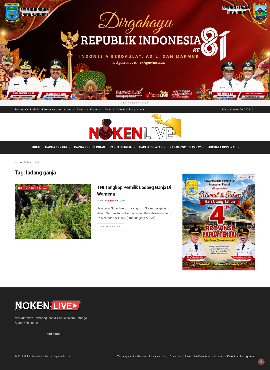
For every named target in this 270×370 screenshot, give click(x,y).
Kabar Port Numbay (185, 147)
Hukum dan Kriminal (32, 188)
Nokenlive (29, 356)
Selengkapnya (112, 226)
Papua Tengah (121, 147)
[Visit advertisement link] (135, 50)
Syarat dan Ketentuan (89, 109)
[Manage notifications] (261, 361)
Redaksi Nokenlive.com (47, 109)
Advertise (68, 109)
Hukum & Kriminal (222, 147)
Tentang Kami (23, 109)
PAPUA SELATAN (151, 147)
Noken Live (111, 200)
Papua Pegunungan (89, 147)
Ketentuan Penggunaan (130, 109)
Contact (109, 109)
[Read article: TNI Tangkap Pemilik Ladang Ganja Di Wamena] (53, 211)
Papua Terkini (56, 147)
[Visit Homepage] (135, 127)
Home (36, 147)
